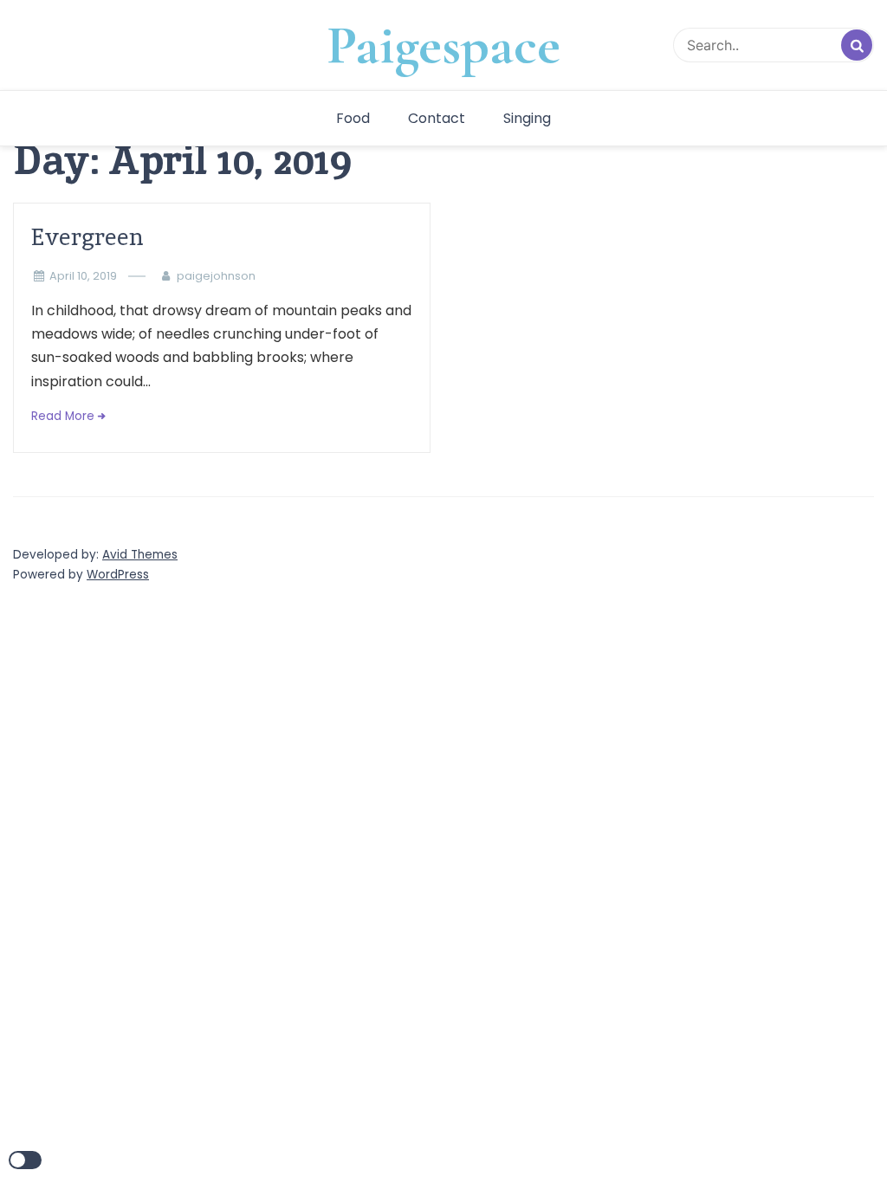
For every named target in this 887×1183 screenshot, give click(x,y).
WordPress (118, 574)
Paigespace (443, 45)
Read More (62, 416)
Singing (527, 118)
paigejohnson (216, 275)
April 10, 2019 (83, 275)
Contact (436, 118)
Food (353, 118)
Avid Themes (140, 554)
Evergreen (87, 237)
